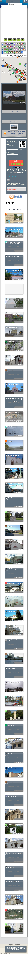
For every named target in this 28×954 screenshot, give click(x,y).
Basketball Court (12, 554)
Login (2, 953)
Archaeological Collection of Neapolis (15, 228)
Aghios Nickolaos (13, 881)
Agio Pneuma (11, 356)
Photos (10, 39)
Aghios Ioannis (12, 299)
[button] (16, 73)
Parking (10, 526)
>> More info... (19, 222)
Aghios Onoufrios (13, 412)
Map (5, 39)
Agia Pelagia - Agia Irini (15, 853)
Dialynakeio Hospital (14, 583)
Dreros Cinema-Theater (15, 739)
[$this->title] (15, 198)
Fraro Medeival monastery (15, 314)
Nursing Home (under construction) (15, 910)
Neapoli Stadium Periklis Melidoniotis (15, 271)
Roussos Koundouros (14, 824)
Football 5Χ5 (11, 796)
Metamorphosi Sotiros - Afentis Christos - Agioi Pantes (15, 400)
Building (10, 810)
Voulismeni (11, 213)
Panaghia (10, 867)
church (9, 498)
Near (18, 39)
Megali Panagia (12, 327)
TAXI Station (11, 427)
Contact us (10, 953)
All (22, 39)
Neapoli (10, 441)
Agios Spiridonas (13, 256)
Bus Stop (10, 370)
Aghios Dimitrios (12, 540)
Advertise (5, 953)
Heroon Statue (12, 711)
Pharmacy (10, 725)
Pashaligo (10, 341)
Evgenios (10, 924)
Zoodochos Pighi (13, 455)
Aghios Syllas (12, 469)
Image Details (14, 111)
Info (15, 39)
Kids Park (10, 696)
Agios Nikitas (11, 668)
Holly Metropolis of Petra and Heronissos (15, 484)
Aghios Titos (11, 611)
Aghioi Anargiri (12, 569)
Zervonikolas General (14, 512)
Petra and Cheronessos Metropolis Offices (15, 626)
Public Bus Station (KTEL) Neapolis (15, 243)
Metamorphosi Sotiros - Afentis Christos (15, 896)
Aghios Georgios (13, 839)
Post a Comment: (11, 189)
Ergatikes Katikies (13, 640)
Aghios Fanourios (13, 384)
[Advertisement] (14, 22)
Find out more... (15, 952)
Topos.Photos (14, 945)
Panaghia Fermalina (14, 682)
